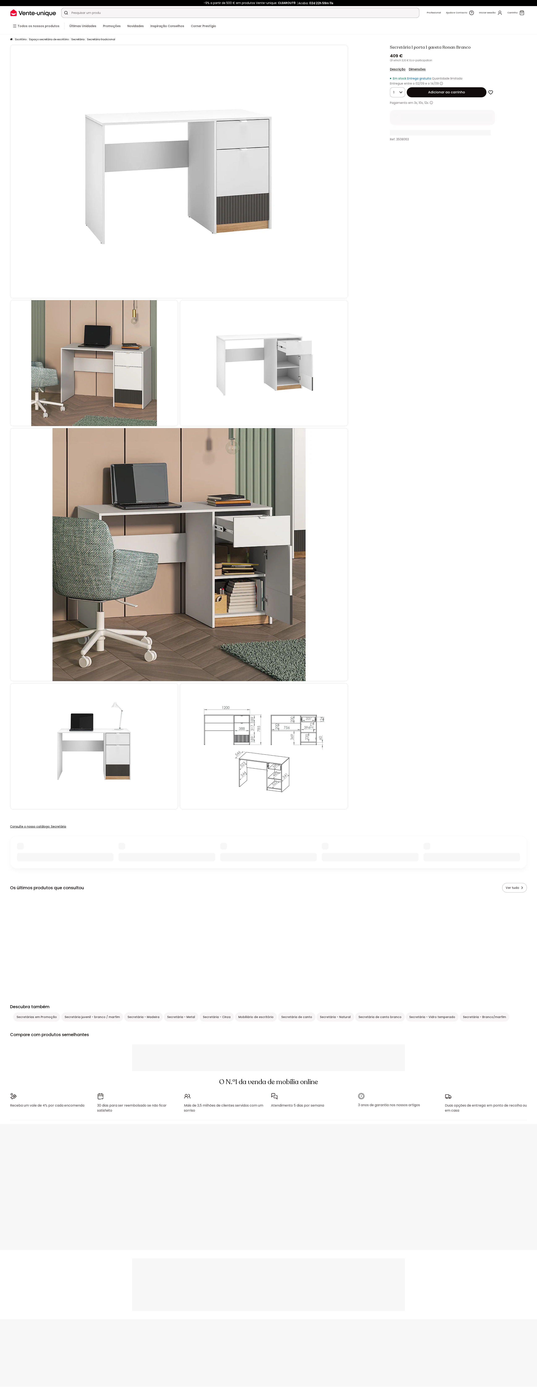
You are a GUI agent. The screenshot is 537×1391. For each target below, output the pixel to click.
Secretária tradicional (101, 39)
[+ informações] (431, 102)
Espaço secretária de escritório (49, 39)
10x (421, 103)
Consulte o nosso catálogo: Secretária (38, 826)
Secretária (78, 39)
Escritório (21, 39)
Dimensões (417, 69)
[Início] (11, 39)
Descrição (397, 69)
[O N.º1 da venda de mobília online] (33, 13)
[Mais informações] (441, 83)
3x (415, 103)
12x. (426, 103)
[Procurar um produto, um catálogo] (66, 12)
